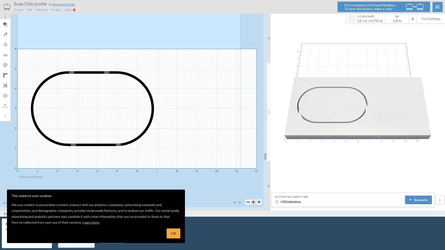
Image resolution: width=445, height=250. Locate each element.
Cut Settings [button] (431, 19)
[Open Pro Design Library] (5, 65)
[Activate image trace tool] (5, 96)
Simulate (421, 200)
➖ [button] (248, 202)
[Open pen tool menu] (5, 34)
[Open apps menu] (5, 85)
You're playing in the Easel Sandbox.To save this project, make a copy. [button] (370, 7)
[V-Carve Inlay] (5, 116)
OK (173, 233)
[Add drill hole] (5, 45)
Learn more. (91, 222)
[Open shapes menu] (5, 24)
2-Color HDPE (370, 19)
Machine (42, 10)
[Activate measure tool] (5, 75)
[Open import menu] (5, 106)
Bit (397, 16)
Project (19, 10)
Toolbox (56, 10)
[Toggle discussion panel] (437, 7)
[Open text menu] (5, 55)
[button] (259, 201)
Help (68, 10)
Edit (29, 10)
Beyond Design (64, 4)
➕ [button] (253, 202)
